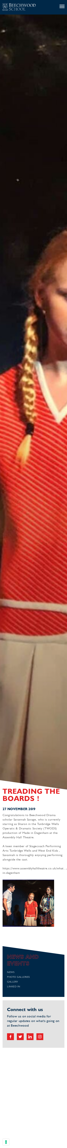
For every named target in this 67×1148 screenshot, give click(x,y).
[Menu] (62, 7)
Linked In (13, 986)
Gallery (12, 982)
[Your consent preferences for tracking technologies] (6, 1142)
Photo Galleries (18, 977)
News (10, 972)
